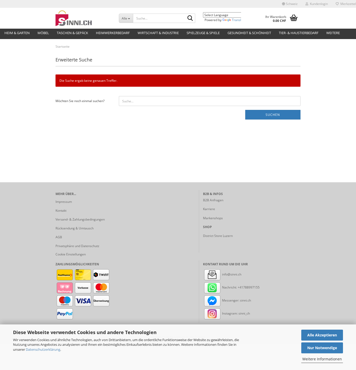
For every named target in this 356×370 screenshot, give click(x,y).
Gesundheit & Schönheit (249, 32)
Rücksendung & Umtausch (75, 228)
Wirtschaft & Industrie (158, 32)
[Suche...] (190, 18)
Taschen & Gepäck (72, 32)
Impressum (64, 201)
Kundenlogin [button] (318, 4)
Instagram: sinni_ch (235, 313)
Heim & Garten (17, 32)
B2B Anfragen (213, 200)
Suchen (273, 114)
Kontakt (61, 210)
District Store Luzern (218, 236)
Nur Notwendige (322, 347)
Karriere (209, 209)
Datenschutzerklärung (43, 349)
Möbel (43, 32)
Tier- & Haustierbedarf (298, 32)
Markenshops (213, 218)
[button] (290, 4)
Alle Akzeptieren (322, 335)
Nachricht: (229, 287)
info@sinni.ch (231, 274)
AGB (59, 237)
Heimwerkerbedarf (113, 32)
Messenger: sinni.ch (236, 300)
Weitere (333, 32)
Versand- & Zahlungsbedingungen (80, 219)
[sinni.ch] (83, 18)
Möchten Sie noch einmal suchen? (80, 101)
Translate (239, 20)
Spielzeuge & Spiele (203, 32)
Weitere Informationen (322, 358)
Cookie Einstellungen (71, 254)
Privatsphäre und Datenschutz (77, 246)
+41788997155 (249, 287)
